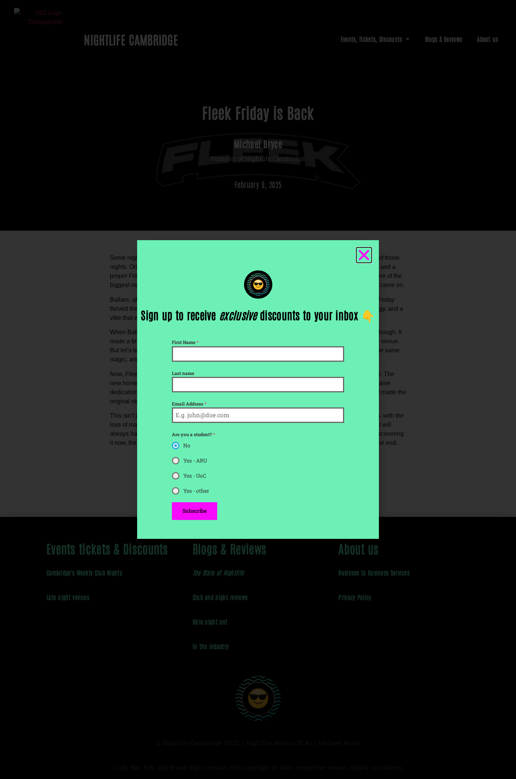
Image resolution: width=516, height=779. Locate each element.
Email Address (189, 404)
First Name (185, 342)
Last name (183, 373)
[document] (258, 389)
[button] (364, 255)
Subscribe (194, 510)
